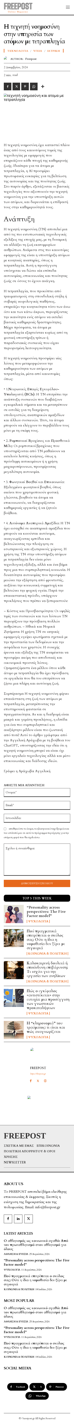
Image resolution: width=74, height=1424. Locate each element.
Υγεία (37, 51)
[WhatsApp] (34, 86)
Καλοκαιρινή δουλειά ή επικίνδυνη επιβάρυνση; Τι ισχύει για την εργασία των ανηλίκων (47, 969)
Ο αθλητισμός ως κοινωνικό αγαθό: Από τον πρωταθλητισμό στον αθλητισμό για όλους (36, 1244)
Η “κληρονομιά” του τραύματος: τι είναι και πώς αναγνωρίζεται (46, 1027)
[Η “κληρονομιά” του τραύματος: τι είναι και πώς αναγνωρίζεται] (14, 1030)
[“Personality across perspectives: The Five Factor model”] (14, 914)
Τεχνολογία (17, 51)
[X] (38, 1080)
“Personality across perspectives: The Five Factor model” (46, 911)
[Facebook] (31, 1080)
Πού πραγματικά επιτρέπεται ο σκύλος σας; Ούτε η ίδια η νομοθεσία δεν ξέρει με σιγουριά (46, 939)
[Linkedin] (18, 1219)
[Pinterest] (25, 86)
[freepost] (38, 1055)
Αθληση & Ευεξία (16, 1254)
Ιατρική (53, 51)
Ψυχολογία (38, 921)
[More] (43, 86)
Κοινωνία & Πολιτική (47, 953)
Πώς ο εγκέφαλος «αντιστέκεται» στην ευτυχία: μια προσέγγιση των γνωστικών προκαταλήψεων (48, 999)
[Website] (45, 1080)
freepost (38, 1068)
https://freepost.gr (38, 1073)
